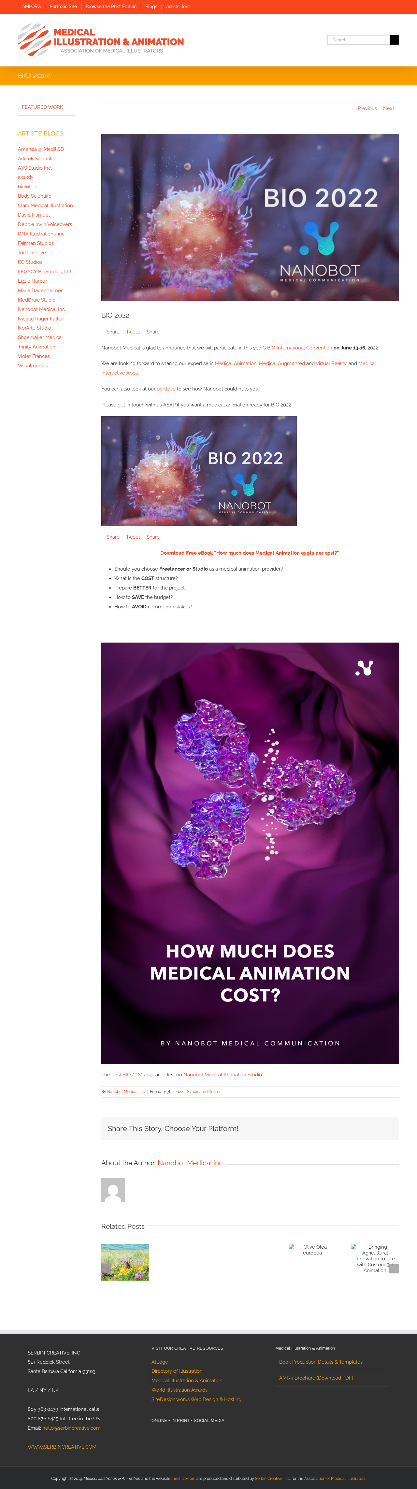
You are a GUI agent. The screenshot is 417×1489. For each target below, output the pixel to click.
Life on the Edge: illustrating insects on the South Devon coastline (117, 1269)
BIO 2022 (132, 1075)
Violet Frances (34, 356)
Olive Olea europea (304, 1251)
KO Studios (30, 262)
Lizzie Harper (32, 281)
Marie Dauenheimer (40, 290)
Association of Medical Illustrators (335, 1478)
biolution (27, 187)
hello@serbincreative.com (71, 1428)
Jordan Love (32, 253)
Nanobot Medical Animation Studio (222, 1075)
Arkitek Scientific (36, 159)
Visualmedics (33, 366)
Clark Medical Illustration (45, 205)
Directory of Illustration (177, 1371)
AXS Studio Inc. (35, 168)
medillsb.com (183, 1478)
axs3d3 (26, 177)
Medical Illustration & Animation (187, 1380)
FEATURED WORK (42, 107)
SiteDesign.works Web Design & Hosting (196, 1399)
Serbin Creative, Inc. (273, 1478)
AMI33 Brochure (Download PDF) (316, 1378)
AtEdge (159, 1362)
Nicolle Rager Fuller (40, 319)
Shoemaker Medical (40, 337)
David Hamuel (34, 215)
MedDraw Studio (36, 300)
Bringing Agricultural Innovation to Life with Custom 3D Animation (367, 1258)
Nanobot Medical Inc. (126, 1091)
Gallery (133, 1269)
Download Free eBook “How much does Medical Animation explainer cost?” (249, 553)
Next (388, 108)
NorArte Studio (34, 328)
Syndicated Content (205, 1091)
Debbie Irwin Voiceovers (45, 224)
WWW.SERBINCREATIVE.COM (62, 1447)
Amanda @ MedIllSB (41, 149)
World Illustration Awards (179, 1390)
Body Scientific (34, 196)
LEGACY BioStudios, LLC (45, 272)
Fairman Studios (36, 243)
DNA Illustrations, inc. (41, 234)
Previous (367, 108)
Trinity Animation (36, 347)
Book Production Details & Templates (321, 1362)
